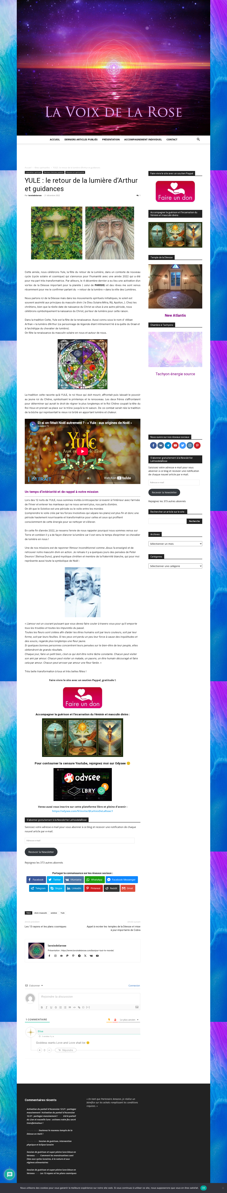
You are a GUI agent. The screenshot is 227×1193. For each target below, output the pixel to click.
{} (83, 1007)
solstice (54, 913)
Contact (172, 139)
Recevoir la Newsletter (41, 852)
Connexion (134, 985)
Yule (62, 913)
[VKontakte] (92, 956)
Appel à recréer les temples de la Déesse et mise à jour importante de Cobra (113, 928)
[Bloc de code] (74, 1007)
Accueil (55, 139)
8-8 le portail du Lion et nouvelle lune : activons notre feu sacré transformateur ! (51, 1119)
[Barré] (56, 1007)
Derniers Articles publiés (53, 172)
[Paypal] (68, 956)
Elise (40, 1031)
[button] (198, 139)
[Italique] (46, 1007)
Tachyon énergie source (175, 374)
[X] (86, 956)
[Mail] (62, 956)
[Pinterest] (74, 956)
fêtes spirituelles (42, 167)
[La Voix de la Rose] (113, 68)
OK (203, 1188)
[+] (88, 1007)
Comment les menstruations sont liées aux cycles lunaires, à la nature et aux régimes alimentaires (50, 1159)
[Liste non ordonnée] (65, 1007)
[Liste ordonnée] (60, 1007)
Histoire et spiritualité (75, 172)
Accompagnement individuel (143, 139)
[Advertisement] (113, 155)
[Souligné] (51, 1007)
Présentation (111, 139)
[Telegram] (80, 956)
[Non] (223, 1188)
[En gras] (42, 1007)
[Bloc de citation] (69, 1007)
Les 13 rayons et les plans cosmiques (45, 926)
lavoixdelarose (35, 195)
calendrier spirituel (33, 172)
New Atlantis (175, 315)
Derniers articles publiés (81, 139)
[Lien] (79, 1007)
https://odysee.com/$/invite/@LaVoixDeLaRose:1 (82, 811)
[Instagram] (56, 956)
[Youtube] (98, 956)
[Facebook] (50, 956)
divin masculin (40, 913)
